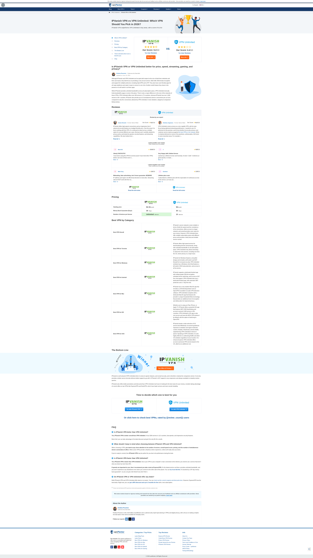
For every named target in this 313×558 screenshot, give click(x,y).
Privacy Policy (186, 540)
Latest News (138, 538)
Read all (116, 139)
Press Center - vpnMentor (189, 546)
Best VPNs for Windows (141, 540)
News (179, 9)
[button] (3, 5)
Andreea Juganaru (168, 122)
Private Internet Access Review (167, 542)
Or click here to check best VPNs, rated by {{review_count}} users (156, 418)
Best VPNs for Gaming (141, 548)
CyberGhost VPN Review (165, 538)
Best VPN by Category (120, 47)
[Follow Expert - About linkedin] (126, 519)
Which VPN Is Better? (120, 38)
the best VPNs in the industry (187, 132)
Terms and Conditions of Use (190, 542)
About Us (184, 536)
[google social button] (119, 547)
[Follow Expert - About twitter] (129, 519)
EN (202, 5)
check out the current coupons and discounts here (168, 480)
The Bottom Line (119, 50)
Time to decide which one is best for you (122, 54)
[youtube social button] (122, 547)
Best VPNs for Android (141, 546)
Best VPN (120, 9)
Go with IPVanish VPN (134, 409)
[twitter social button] (115, 547)
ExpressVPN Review (164, 536)
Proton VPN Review (164, 540)
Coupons (143, 9)
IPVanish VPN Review (164, 544)
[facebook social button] (111, 547)
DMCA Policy (186, 548)
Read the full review (134, 190)
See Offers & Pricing (164, 368)
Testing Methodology (187, 550)
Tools (132, 9)
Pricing (116, 44)
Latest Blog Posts (139, 536)
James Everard (122, 122)
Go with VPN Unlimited (178, 409)
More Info (150, 57)
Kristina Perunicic (121, 73)
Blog (110, 9)
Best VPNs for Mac (140, 542)
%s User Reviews (151, 53)
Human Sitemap (186, 544)
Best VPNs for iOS (140, 544)
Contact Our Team (187, 538)
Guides (168, 9)
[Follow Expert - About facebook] (133, 519)
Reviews (156, 9)
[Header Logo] (115, 5)
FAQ (115, 59)
